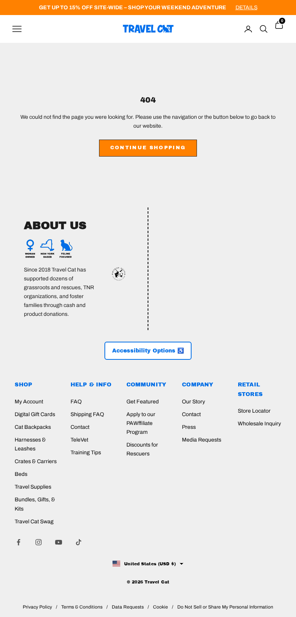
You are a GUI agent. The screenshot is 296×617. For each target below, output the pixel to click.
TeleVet (79, 440)
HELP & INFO (91, 384)
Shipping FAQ (87, 414)
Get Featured (142, 402)
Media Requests (201, 440)
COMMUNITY (146, 384)
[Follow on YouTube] (58, 542)
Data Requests (128, 607)
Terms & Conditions (82, 607)
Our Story (193, 402)
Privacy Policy (37, 607)
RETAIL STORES (250, 389)
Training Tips (86, 452)
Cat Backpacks (33, 427)
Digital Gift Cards (35, 414)
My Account (29, 402)
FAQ (76, 402)
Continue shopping (148, 147)
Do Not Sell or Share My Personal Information (225, 607)
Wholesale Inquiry (259, 424)
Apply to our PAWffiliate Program (140, 423)
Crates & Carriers (36, 461)
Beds (21, 474)
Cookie (160, 607)
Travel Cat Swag (34, 521)
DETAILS (246, 7)
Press (189, 427)
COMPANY (197, 384)
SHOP (23, 384)
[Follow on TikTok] (78, 542)
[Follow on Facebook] (18, 542)
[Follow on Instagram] (38, 542)
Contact (80, 427)
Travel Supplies (33, 487)
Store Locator (254, 411)
